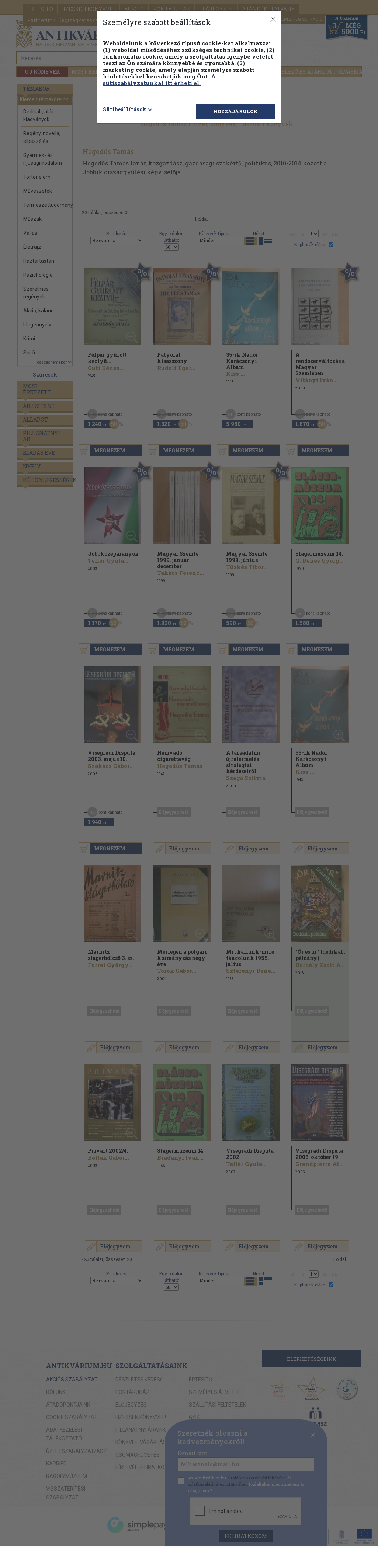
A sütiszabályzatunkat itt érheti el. (159, 80)
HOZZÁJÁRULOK (235, 111)
